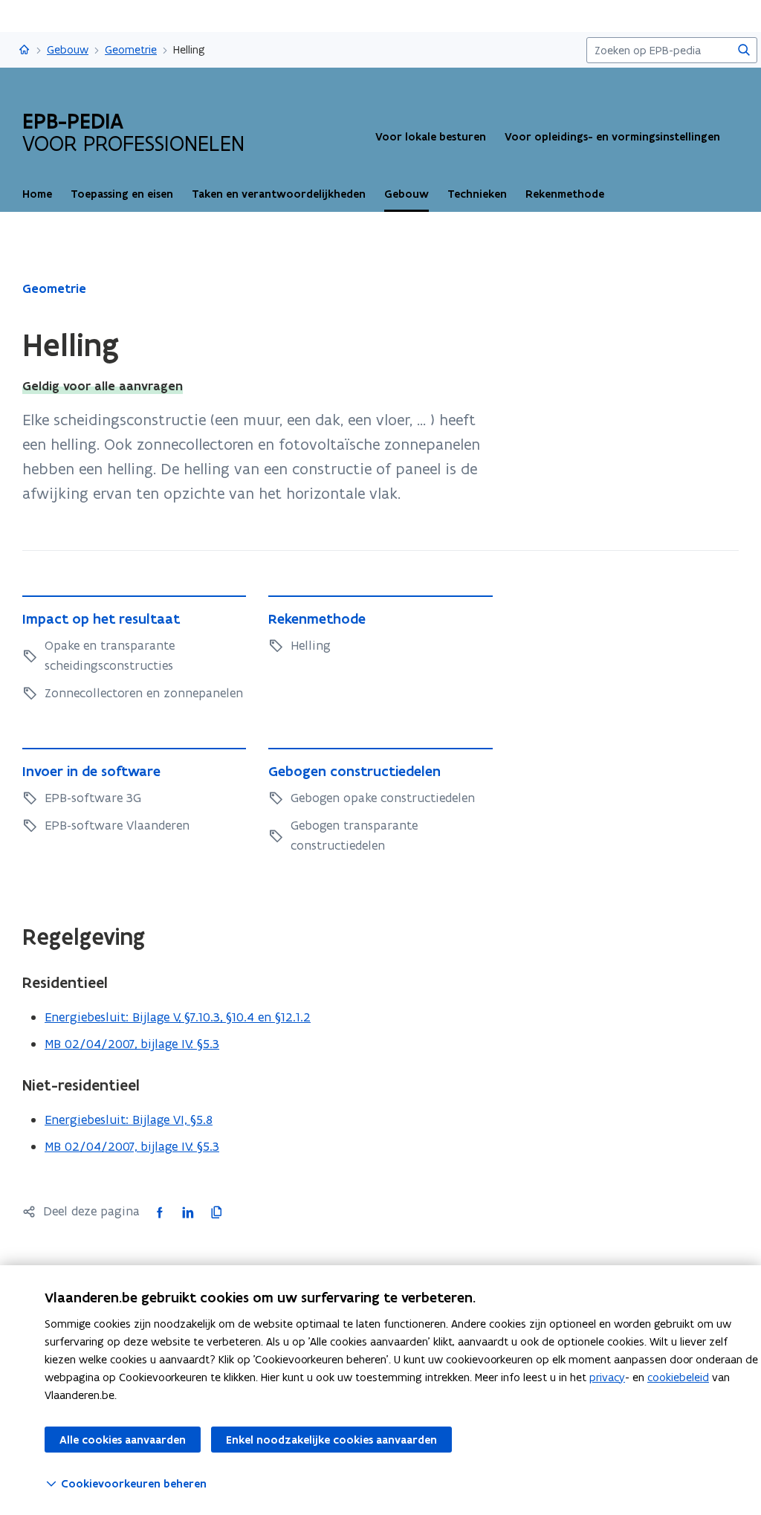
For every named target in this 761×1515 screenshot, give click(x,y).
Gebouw (67, 49)
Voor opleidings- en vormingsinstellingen (612, 136)
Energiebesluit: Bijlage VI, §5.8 (129, 1119)
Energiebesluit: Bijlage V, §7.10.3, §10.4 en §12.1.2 (178, 1017)
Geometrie (131, 49)
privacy (607, 1377)
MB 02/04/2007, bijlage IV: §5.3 (132, 1044)
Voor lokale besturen (430, 136)
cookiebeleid (678, 1377)
